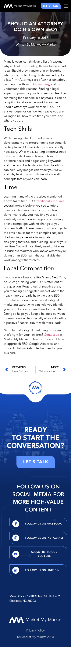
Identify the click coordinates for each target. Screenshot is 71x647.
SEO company (39, 84)
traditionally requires (50, 201)
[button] (66, 5)
